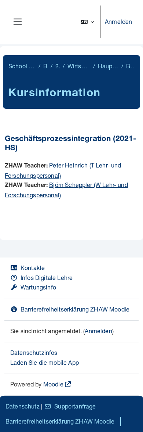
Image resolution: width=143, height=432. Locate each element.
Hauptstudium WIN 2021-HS (108, 65)
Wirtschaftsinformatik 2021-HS (78, 65)
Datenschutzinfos (34, 352)
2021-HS (57, 65)
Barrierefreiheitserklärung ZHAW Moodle (75, 309)
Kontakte (33, 267)
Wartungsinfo (38, 287)
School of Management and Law (22, 65)
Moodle (53, 384)
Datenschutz (23, 406)
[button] (87, 22)
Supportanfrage (75, 406)
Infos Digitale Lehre (47, 277)
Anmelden (118, 21)
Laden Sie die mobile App (44, 362)
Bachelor (45, 65)
